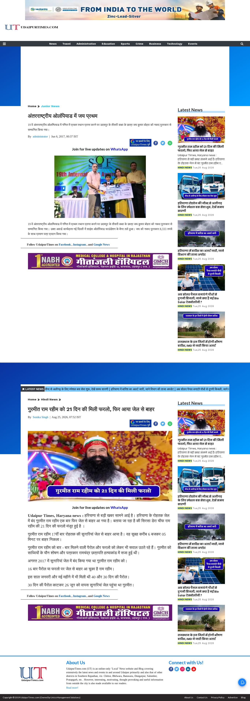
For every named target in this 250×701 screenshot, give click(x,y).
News (53, 43)
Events (192, 43)
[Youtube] (193, 669)
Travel (66, 43)
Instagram (79, 244)
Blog (243, 697)
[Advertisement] (125, 72)
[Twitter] (176, 669)
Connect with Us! (186, 662)
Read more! (72, 687)
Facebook (65, 244)
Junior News (50, 106)
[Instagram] (182, 669)
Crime (139, 43)
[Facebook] (171, 669)
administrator (40, 136)
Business (155, 43)
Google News (102, 244)
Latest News (190, 109)
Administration (86, 43)
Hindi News (49, 399)
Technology (174, 43)
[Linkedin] (188, 669)
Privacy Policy (217, 697)
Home (32, 106)
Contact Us (202, 697)
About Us (75, 662)
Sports (125, 43)
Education (108, 43)
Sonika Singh (40, 417)
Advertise (233, 697)
